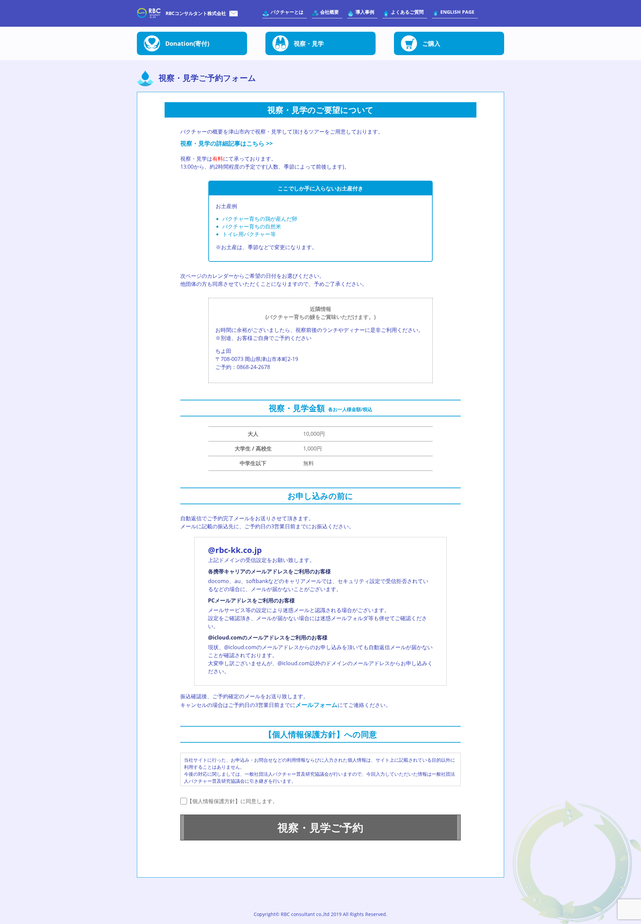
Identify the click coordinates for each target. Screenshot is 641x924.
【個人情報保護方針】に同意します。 (232, 801)
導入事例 (365, 12)
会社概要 (329, 12)
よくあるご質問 (407, 12)
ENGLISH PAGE (457, 12)
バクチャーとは (287, 12)
